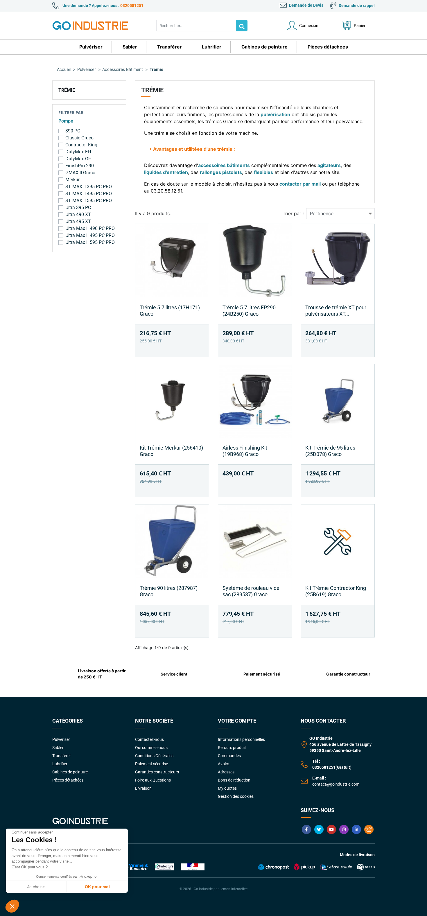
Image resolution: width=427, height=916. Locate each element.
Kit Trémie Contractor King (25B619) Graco (335, 591)
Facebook (306, 829)
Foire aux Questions (153, 780)
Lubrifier (59, 763)
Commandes (229, 755)
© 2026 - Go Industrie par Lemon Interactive (213, 889)
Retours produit (232, 747)
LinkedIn (356, 829)
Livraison (143, 788)
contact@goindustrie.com (335, 784)
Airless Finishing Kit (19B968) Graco (245, 451)
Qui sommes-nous (151, 747)
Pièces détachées (67, 780)
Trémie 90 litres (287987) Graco (169, 591)
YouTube (331, 829)
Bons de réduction (234, 780)
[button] (12, 906)
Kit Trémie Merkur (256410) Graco (171, 451)
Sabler (58, 747)
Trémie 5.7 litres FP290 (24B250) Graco (249, 310)
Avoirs (223, 763)
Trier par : (293, 213)
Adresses (226, 772)
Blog (369, 829)
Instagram (344, 829)
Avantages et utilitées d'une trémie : (194, 149)
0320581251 (131, 5)
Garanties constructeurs (157, 772)
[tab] (255, 149)
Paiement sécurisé (151, 763)
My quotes (227, 788)
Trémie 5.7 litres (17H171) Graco (170, 310)
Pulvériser (61, 739)
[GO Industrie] (91, 25)
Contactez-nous (149, 739)
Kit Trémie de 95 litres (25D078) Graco (330, 451)
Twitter (319, 829)
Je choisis (36, 886)
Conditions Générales (154, 755)
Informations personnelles (241, 739)
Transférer (61, 755)
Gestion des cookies (236, 796)
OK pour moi (97, 886)
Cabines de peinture (70, 772)
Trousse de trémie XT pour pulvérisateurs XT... (335, 310)
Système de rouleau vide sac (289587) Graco (251, 591)
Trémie (66, 90)
